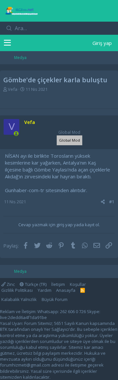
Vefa (12, 89)
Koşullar (78, 284)
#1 (111, 202)
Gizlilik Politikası (17, 290)
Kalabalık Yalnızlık (19, 299)
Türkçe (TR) (35, 284)
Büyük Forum (55, 299)
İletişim (58, 284)
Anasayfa (65, 290)
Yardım (44, 290)
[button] (7, 43)
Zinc (10, 284)
